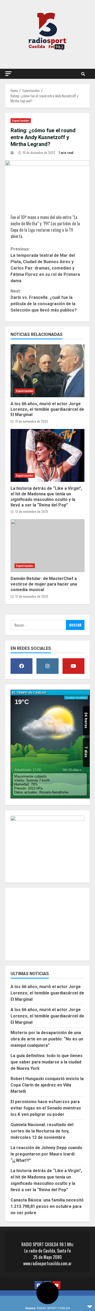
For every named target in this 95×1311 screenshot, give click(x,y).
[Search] (83, 74)
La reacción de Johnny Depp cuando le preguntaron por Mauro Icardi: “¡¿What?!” (46, 1154)
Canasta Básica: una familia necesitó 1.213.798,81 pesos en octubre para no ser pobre (47, 1206)
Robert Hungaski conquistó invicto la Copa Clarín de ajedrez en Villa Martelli (47, 1085)
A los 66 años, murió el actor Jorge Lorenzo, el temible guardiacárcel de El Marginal (47, 370)
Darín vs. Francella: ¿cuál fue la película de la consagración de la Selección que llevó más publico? (44, 301)
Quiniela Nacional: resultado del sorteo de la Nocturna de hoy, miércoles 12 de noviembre (42, 1131)
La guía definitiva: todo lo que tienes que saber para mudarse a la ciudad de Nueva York (47, 1062)
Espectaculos (20, 120)
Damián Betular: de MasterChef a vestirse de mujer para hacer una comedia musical (47, 545)
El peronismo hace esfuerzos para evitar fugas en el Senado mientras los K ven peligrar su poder (46, 1108)
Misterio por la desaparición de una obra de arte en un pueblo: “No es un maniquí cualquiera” (47, 1039)
